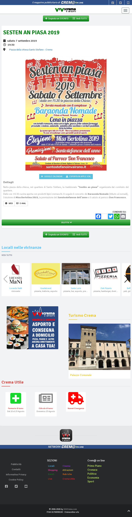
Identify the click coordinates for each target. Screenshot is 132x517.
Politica (91, 473)
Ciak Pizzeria (106, 288)
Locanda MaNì (15, 288)
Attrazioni (68, 470)
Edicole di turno (46, 408)
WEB (10, 203)
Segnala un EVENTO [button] (57, 18)
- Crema (30, 49)
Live (50, 478)
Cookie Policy (16, 479)
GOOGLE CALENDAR (53, 176)
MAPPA (65, 222)
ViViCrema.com (70, 509)
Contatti (16, 469)
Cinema (66, 465)
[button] (126, 279)
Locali (51, 465)
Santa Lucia (76, 288)
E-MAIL (22, 203)
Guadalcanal (45, 288)
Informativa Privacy (16, 474)
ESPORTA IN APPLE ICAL (80, 176)
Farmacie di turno (15, 408)
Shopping (52, 470)
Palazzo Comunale (80, 375)
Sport (90, 481)
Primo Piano (94, 466)
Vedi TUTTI (81, 18)
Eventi (51, 474)
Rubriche (67, 474)
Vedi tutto (7, 255)
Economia (93, 477)
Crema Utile (69, 478)
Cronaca (92, 470)
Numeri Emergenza (76, 408)
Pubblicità (16, 464)
